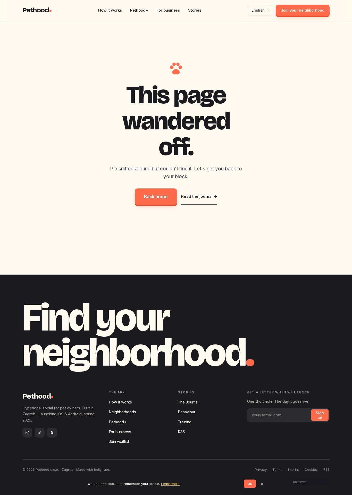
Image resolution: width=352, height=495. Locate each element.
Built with (310, 482)
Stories (194, 10)
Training (184, 421)
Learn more (170, 484)
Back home (156, 196)
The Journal (188, 402)
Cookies (311, 469)
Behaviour (186, 411)
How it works (110, 10)
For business (168, 10)
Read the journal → (199, 196)
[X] (52, 433)
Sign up (320, 415)
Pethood (35, 10)
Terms (277, 469)
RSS (181, 431)
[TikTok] (40, 433)
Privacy (261, 469)
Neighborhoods (122, 411)
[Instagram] (27, 433)
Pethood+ (139, 10)
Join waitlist (119, 441)
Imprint (293, 469)
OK (249, 484)
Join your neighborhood (302, 10)
